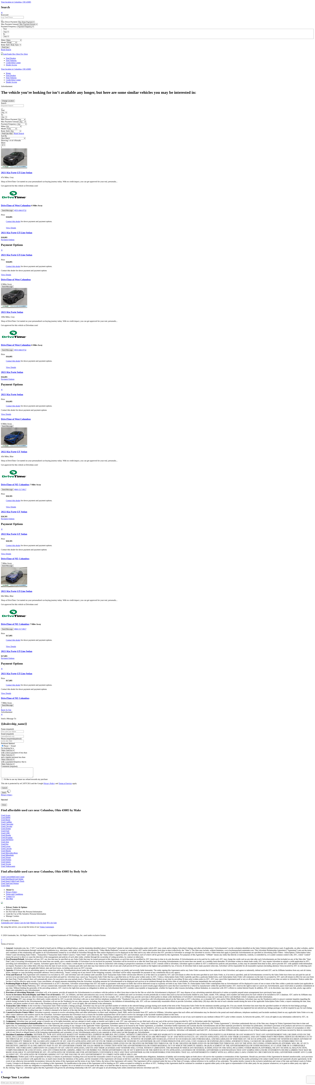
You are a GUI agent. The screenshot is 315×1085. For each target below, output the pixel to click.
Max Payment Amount (10, 24)
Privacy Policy (49, 783)
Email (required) (7, 734)
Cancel (4, 788)
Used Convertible (8, 877)
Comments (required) (9, 766)
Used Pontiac (6, 860)
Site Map (9, 899)
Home (8, 73)
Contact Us (10, 896)
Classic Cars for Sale (22, 923)
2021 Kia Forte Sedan (12, 312)
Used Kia (4, 844)
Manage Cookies (12, 916)
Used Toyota (6, 864)
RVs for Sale (52, 923)
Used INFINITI (7, 840)
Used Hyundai (6, 837)
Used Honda (6, 835)
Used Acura (5, 815)
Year (3, 110)
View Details (11, 228)
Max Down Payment (9, 22)
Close (4, 805)
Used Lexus (5, 846)
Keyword (4, 15)
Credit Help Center (13, 63)
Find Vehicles (11, 60)
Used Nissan (6, 857)
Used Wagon (14, 883)
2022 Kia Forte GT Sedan (14, 451)
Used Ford (5, 831)
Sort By (4, 136)
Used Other (5, 886)
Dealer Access (11, 65)
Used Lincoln (6, 848)
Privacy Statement (13, 909)
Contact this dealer (13, 221)
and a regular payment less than (13, 757)
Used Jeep (5, 842)
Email (13, 746)
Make (3, 40)
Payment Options (7, 240)
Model (3, 42)
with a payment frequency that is (13, 762)
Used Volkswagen (8, 866)
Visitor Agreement (47, 927)
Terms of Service (65, 783)
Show (3, 143)
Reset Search (6, 50)
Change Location (8, 101)
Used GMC (5, 833)
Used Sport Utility (8, 881)
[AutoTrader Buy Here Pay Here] (14, 54)
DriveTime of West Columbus (16, 205)
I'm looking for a (7, 748)
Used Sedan (18, 879)
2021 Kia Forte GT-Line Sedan (16, 172)
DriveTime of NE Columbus (15, 484)
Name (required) (7, 729)
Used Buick (5, 820)
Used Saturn (6, 862)
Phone (11, 739)
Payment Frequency (8, 26)
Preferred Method (8, 743)
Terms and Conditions (14, 894)
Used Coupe (19, 877)
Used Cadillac (6, 822)
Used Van (5, 883)
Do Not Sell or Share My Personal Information (24, 912)
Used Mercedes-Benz (9, 853)
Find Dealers (11, 58)
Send (4, 792)
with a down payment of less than (14, 753)
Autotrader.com (7, 923)
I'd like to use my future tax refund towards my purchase (26, 779)
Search (3, 103)
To (4, 34)
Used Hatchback (7, 879)
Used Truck (19, 881)
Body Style (5, 45)
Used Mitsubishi (7, 855)
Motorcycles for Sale (38, 923)
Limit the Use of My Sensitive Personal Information (26, 914)
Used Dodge (6, 829)
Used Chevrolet (7, 824)
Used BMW (5, 817)
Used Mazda (6, 851)
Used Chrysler (6, 826)
